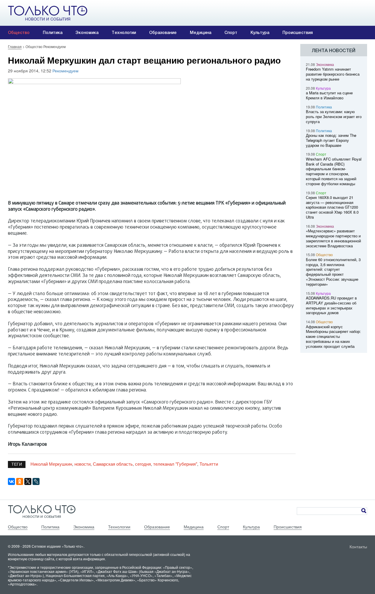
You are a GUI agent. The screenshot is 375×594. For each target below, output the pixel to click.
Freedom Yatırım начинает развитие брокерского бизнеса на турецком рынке (332, 74)
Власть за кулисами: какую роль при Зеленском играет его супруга (334, 116)
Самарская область (113, 464)
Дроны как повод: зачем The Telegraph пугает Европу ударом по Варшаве (331, 140)
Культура (259, 32)
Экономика (87, 32)
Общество (19, 32)
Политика (52, 32)
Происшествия (297, 32)
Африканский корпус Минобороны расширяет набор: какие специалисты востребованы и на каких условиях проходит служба (333, 336)
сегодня (143, 464)
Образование (163, 32)
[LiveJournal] (36, 481)
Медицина (200, 32)
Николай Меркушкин (51, 464)
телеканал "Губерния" (175, 464)
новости (82, 464)
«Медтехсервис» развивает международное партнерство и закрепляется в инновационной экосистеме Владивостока (333, 238)
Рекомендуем (65, 71)
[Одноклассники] (19, 481)
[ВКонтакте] (11, 481)
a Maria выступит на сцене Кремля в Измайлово (329, 95)
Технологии (124, 32)
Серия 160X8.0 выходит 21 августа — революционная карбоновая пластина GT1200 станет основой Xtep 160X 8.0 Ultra (332, 207)
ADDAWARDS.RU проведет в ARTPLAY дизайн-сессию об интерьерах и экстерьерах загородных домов (331, 305)
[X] (27, 481)
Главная (15, 46)
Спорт (230, 32)
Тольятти (209, 464)
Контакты (358, 546)
